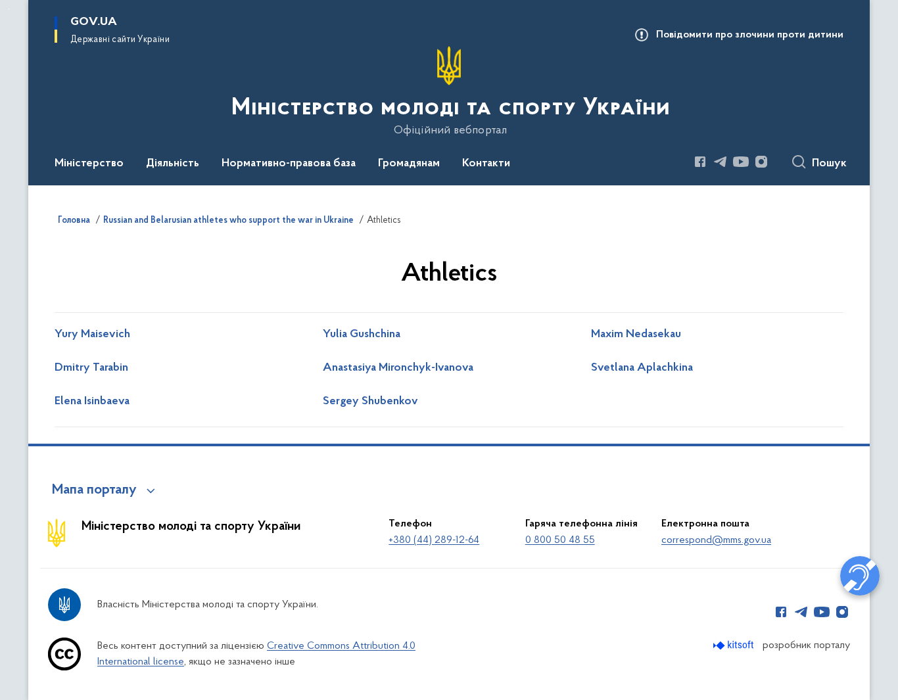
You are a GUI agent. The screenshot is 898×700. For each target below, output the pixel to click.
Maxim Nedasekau (636, 334)
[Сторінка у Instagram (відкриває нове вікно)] (761, 162)
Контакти (486, 164)
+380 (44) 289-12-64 (434, 540)
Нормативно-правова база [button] (289, 164)
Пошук (829, 164)
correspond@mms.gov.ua (716, 540)
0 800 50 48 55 (560, 540)
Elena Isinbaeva (92, 402)
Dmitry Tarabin (91, 368)
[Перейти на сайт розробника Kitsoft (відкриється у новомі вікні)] (734, 645)
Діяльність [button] (172, 164)
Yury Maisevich (92, 334)
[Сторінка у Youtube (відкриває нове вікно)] (741, 162)
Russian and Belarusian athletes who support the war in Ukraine (228, 220)
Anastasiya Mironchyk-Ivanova (398, 368)
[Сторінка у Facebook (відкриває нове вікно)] (700, 162)
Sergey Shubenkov (370, 402)
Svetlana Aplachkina (642, 368)
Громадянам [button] (409, 164)
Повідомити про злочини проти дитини (749, 35)
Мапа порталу (94, 490)
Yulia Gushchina (361, 334)
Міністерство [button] (89, 164)
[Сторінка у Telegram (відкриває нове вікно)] (720, 162)
